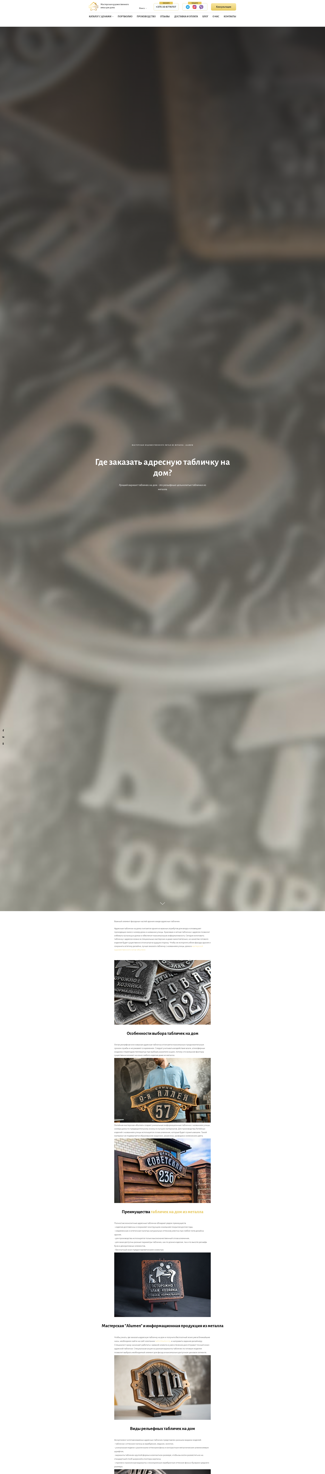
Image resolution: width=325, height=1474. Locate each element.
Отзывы (165, 16)
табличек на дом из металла (177, 1211)
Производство (146, 16)
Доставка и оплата (186, 16)
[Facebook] (3, 730)
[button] (223, 7)
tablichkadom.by (163, 1341)
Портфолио (125, 16)
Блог (205, 16)
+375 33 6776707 (166, 6)
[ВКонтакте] (3, 737)
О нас (216, 16)
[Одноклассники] (3, 743)
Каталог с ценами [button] (100, 16)
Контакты (230, 16)
